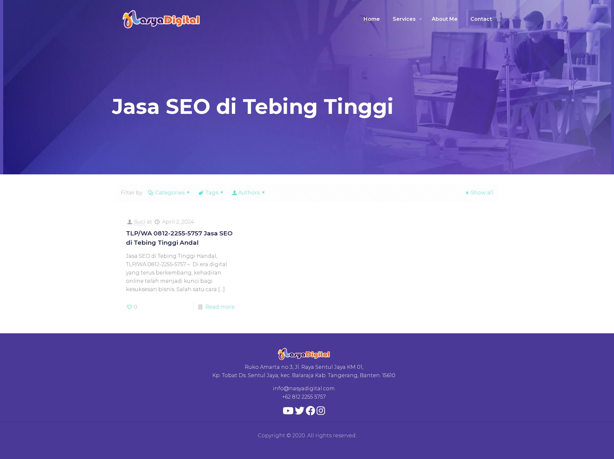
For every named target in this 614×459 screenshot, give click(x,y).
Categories (170, 193)
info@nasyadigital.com (304, 388)
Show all (482, 193)
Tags (212, 193)
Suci (140, 222)
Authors (249, 193)
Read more (220, 307)
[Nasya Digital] (161, 19)
